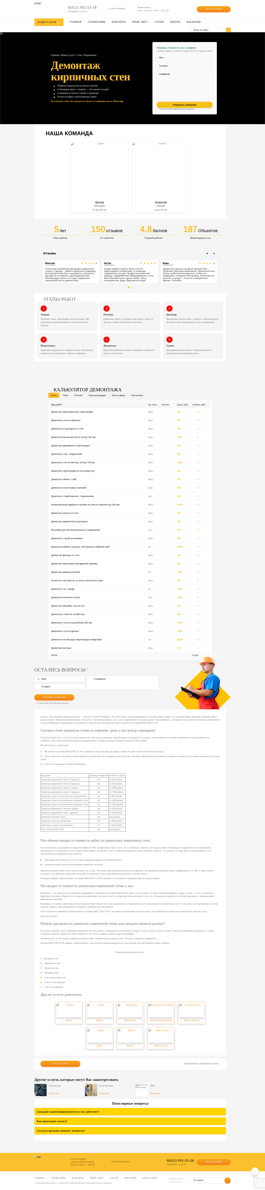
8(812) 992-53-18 (180, 1160)
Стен (79, 55)
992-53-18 (82, 8)
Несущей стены (51, 973)
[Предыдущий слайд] (207, 253)
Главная (55, 55)
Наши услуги (68, 55)
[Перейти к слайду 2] (132, 287)
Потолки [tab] (78, 395)
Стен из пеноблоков (53, 987)
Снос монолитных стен (55, 977)
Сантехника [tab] (137, 395)
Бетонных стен (51, 958)
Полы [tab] (65, 395)
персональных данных (183, 109)
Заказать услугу (60, 1063)
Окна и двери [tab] (118, 395)
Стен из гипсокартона (54, 982)
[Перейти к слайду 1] (129, 287)
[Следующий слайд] (214, 253)
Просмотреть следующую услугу (201, 1063)
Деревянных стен (52, 963)
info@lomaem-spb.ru (120, 1161)
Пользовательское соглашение (99, 1183)
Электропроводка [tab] (97, 395)
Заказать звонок (213, 9)
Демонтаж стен (51, 968)
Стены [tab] (54, 395)
